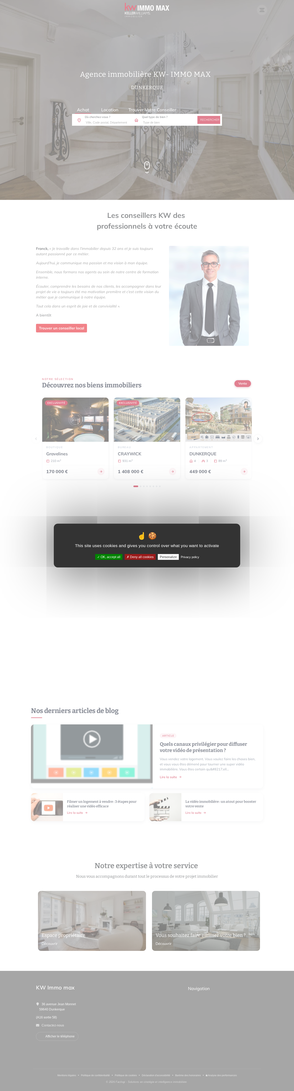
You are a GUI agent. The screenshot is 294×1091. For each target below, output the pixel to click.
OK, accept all (110, 556)
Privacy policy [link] (190, 556)
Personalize (168, 556)
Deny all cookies (141, 556)
